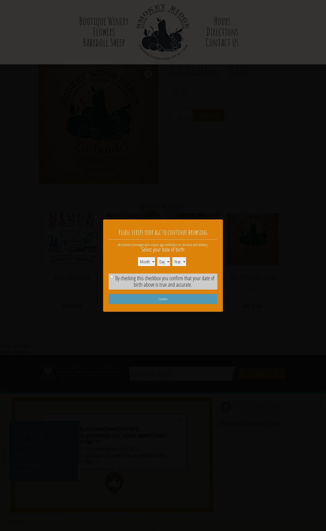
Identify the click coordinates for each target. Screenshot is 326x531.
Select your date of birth (163, 249)
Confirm (163, 298)
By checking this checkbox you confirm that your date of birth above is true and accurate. (164, 281)
